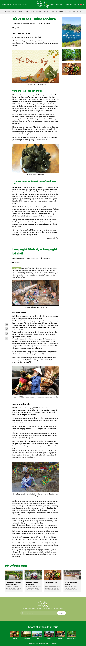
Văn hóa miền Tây (53, 238)
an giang (7, 11)
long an (61, 11)
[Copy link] (6, 333)
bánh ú (26, 187)
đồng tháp (39, 11)
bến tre (20, 11)
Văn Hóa (14, 4)
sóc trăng (68, 11)
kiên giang (54, 11)
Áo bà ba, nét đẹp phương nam (32, 583)
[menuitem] (78, 4)
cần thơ (32, 11)
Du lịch (19, 4)
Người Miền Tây (20, 23)
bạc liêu (14, 11)
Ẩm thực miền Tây (51, 582)
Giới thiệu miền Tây (6, 4)
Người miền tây (59, 4)
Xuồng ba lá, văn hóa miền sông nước (13, 583)
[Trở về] (6, 338)
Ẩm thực (52, 4)
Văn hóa (48, 639)
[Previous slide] (6, 577)
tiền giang (75, 11)
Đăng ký (61, 613)
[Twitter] (7, 329)
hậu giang (46, 11)
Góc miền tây (68, 4)
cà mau (26, 11)
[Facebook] (7, 325)
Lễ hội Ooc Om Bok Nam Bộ (71, 583)
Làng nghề (24, 4)
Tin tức (74, 4)
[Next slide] (80, 577)
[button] (84, 4)
